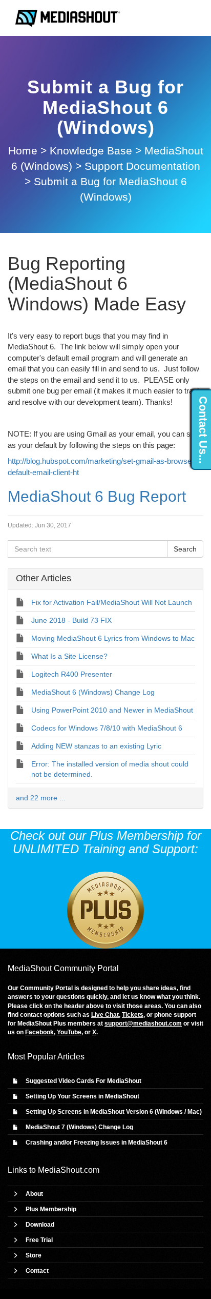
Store (33, 1255)
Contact (37, 1270)
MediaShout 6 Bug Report (97, 496)
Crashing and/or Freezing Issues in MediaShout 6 (96, 1142)
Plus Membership (51, 1209)
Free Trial (39, 1240)
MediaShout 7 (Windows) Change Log (79, 1127)
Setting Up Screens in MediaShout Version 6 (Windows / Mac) (114, 1111)
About (34, 1193)
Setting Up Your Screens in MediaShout (82, 1096)
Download (40, 1224)
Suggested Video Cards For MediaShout (83, 1081)
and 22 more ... (41, 798)
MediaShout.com (68, 1170)
